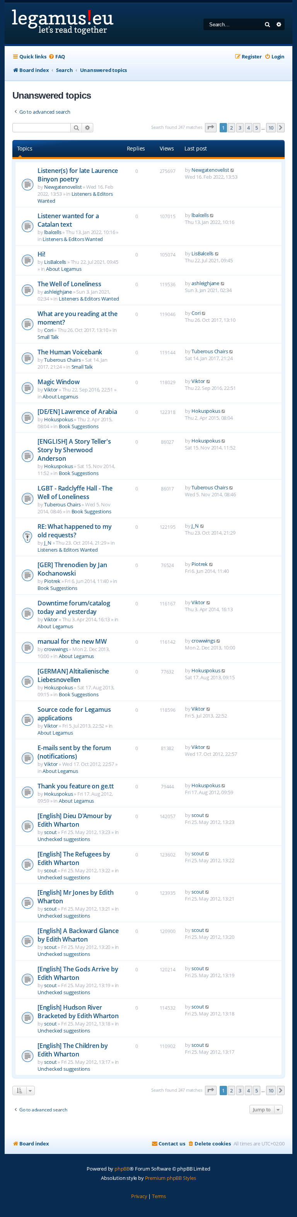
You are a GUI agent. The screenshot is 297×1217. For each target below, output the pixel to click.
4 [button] (248, 127)
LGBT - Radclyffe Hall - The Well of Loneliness (75, 492)
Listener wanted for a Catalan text (68, 220)
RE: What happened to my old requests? (74, 530)
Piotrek (52, 581)
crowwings (56, 649)
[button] (211, 127)
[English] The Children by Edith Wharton (73, 1049)
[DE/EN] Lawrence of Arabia (77, 411)
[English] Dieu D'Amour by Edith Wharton (75, 820)
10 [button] (271, 127)
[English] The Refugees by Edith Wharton (74, 858)
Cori (48, 329)
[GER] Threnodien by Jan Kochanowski (72, 569)
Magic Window (59, 382)
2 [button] (231, 127)
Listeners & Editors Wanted (73, 239)
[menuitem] (56, 56)
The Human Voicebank (70, 352)
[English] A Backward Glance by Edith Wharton (78, 935)
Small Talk (48, 336)
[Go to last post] (232, 169)
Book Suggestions (79, 426)
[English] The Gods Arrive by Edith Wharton (78, 973)
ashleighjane (58, 291)
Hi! (41, 254)
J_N (47, 542)
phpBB (122, 1168)
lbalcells (52, 232)
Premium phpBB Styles (170, 1177)
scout (50, 832)
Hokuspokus (58, 419)
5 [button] (256, 127)
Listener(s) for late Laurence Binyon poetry (78, 174)
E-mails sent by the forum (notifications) (74, 752)
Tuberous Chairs (62, 359)
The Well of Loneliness (69, 284)
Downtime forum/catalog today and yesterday (74, 607)
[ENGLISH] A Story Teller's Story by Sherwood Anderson (74, 450)
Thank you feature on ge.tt (76, 786)
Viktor (51, 389)
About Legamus (63, 268)
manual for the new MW (72, 641)
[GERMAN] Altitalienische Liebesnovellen (73, 675)
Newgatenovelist (63, 186)
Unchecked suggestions (64, 839)
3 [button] (240, 127)
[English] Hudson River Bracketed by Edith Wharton (78, 1011)
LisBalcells (55, 261)
